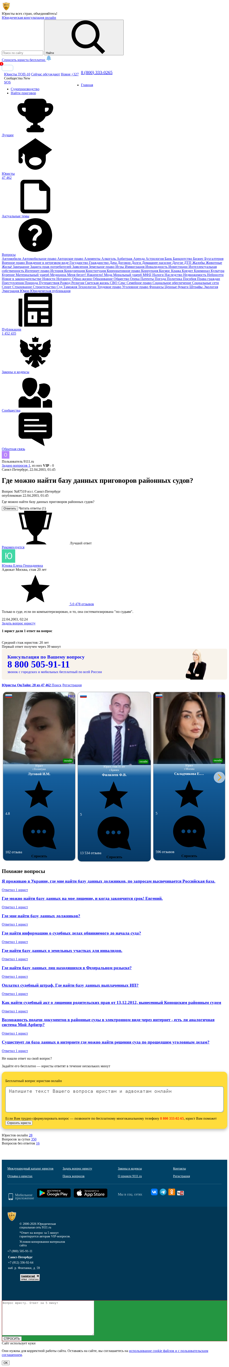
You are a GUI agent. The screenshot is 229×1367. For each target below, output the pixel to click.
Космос (165, 271)
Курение (9, 275)
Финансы (157, 287)
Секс (122, 283)
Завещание (21, 267)
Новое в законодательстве (22, 279)
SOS (7, 82)
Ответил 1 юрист (15, 890)
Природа (32, 283)
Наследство (174, 275)
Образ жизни (82, 279)
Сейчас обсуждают (45, 74)
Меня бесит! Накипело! (85, 275)
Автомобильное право (39, 259)
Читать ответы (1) (32, 508)
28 (30, 1135)
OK (6, 1363)
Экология (211, 287)
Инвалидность (156, 267)
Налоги (158, 275)
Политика (175, 279)
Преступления (13, 283)
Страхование (22, 287)
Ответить (10, 508)
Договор (124, 263)
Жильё (7, 267)
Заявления (80, 267)
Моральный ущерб (128, 275)
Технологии (87, 287)
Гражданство (99, 263)
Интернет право (37, 271)
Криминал (202, 271)
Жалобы (199, 263)
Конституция (96, 271)
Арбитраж (125, 259)
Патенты (147, 279)
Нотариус (64, 279)
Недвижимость (195, 275)
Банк (169, 259)
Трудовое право (109, 287)
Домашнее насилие (157, 263)
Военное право (14, 263)
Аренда (139, 259)
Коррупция (150, 271)
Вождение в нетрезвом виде (48, 263)
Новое (70, 74)
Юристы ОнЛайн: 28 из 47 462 (27, 685)
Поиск (56, 685)
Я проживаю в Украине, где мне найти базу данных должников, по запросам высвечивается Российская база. (108, 881)
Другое (178, 263)
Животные (214, 263)
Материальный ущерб (33, 275)
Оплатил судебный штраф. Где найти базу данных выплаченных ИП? (70, 985)
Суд (60, 287)
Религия (78, 283)
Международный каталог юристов (30, 1168)
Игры (120, 267)
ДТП (188, 263)
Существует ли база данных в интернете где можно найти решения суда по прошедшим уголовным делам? (106, 1042)
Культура (217, 271)
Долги (136, 263)
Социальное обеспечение (172, 283)
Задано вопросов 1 (16, 465)
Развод (65, 283)
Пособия (190, 279)
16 (38, 1143)
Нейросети (215, 275)
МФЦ (147, 275)
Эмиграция (11, 291)
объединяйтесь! (45, 13)
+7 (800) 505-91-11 (19, 1251)
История (57, 271)
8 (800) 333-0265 (96, 72)
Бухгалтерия (213, 259)
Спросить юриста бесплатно (24, 60)
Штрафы (196, 287)
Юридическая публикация (50, 291)
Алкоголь (109, 259)
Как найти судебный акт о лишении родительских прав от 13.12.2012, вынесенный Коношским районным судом (111, 1002)
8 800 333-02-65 (172, 1118)
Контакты (179, 1168)
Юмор (25, 291)
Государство (79, 263)
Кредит (188, 271)
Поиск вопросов (74, 1176)
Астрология (155, 259)
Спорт (7, 287)
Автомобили (12, 259)
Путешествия (49, 283)
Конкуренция (75, 271)
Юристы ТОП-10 (17, 74)
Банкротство (183, 259)
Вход (7, 68)
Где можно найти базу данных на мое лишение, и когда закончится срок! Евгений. (82, 898)
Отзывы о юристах (19, 1176)
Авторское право (70, 259)
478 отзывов (81, 604)
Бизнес (198, 259)
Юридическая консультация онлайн (29, 17)
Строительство (45, 287)
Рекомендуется (13, 547)
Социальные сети (205, 283)
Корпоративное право (124, 271)
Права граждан (208, 279)
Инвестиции (178, 267)
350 (33, 1139)
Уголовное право (135, 287)
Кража (176, 271)
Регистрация (72, 685)
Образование (103, 279)
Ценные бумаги (177, 287)
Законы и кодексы (130, 1168)
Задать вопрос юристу (19, 623)
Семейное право (140, 283)
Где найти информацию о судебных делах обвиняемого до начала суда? (71, 933)
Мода (108, 275)
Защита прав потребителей (51, 267)
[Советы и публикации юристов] (6, 9)
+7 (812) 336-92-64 (20, 1262)
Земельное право (102, 267)
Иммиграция (135, 267)
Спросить (39, 856)
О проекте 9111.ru (130, 1176)
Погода (161, 279)
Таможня (70, 287)
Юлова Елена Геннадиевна (22, 565)
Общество (122, 279)
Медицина (58, 275)
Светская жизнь (97, 283)
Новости (49, 279)
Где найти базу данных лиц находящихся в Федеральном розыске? (67, 967)
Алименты (92, 259)
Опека (135, 279)
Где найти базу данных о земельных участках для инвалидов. (62, 950)
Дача (114, 263)
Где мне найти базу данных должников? (41, 915)
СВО (114, 283)
